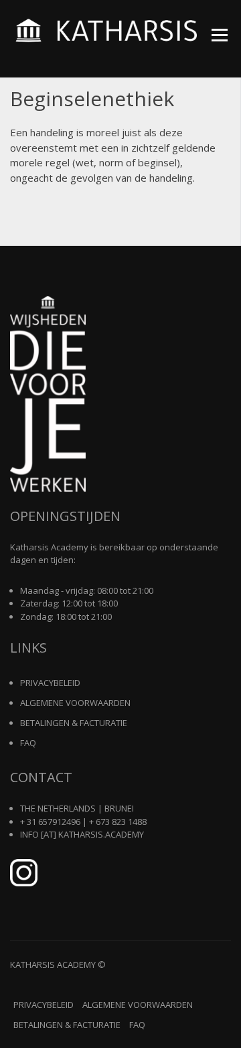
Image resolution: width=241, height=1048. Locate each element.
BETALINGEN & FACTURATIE (73, 723)
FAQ (28, 743)
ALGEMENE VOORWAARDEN (75, 703)
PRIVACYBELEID (50, 683)
